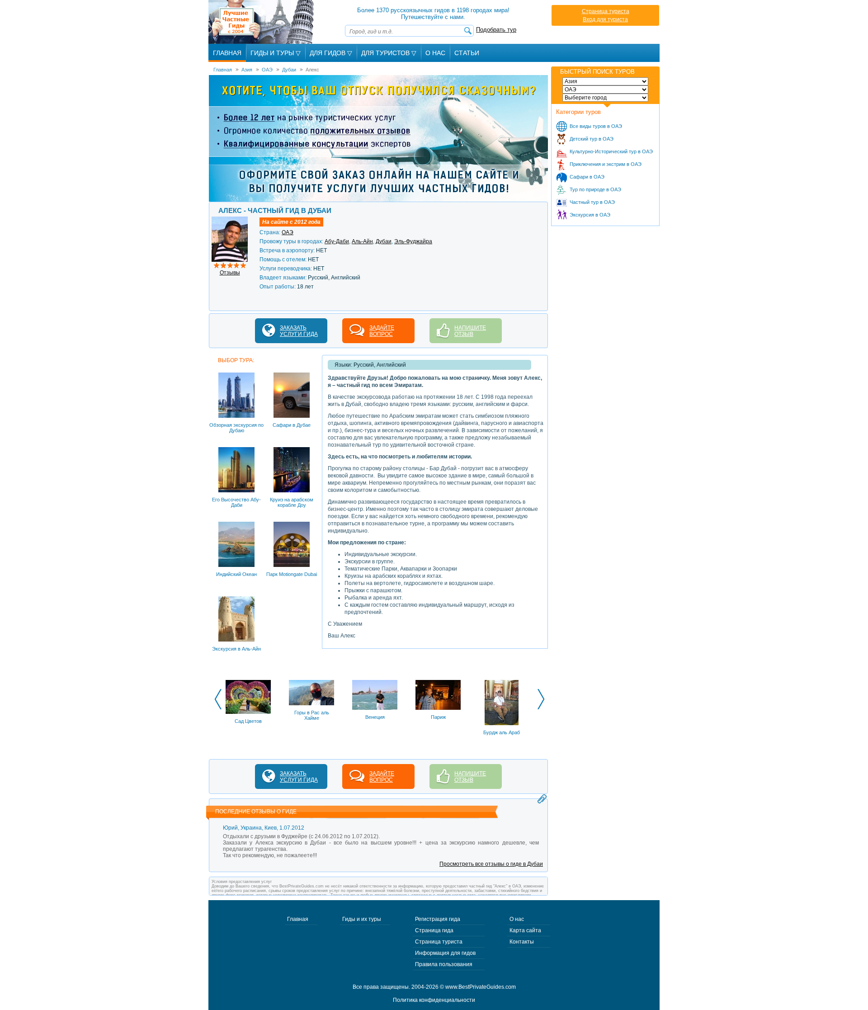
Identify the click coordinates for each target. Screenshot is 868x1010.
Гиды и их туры (361, 919)
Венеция (375, 717)
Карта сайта (525, 930)
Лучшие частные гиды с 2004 (262, 22)
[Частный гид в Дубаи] (230, 220)
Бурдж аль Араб (501, 732)
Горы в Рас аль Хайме (311, 715)
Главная (227, 53)
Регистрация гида (437, 919)
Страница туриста (605, 11)
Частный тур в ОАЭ (592, 202)
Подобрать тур (496, 29)
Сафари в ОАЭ (587, 176)
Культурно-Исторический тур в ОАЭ (611, 151)
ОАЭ (287, 232)
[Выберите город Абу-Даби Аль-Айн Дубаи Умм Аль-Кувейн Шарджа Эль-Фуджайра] (605, 98)
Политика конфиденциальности (434, 1000)
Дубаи (384, 241)
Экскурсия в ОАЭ (590, 214)
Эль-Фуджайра (413, 241)
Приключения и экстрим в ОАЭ (606, 164)
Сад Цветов (248, 721)
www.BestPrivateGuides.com (480, 987)
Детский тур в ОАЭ (591, 139)
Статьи (466, 53)
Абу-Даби (337, 241)
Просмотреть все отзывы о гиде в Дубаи (491, 864)
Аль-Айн (362, 241)
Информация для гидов (445, 953)
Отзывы (230, 272)
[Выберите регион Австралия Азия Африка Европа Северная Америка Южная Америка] (605, 81)
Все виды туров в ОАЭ (596, 126)
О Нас (435, 53)
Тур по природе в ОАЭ (595, 189)
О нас (516, 919)
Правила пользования (443, 964)
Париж (438, 717)
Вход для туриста (605, 19)
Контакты (521, 942)
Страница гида (434, 930)
